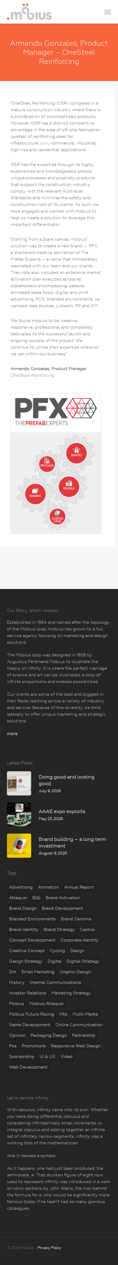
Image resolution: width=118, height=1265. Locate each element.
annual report (79, 887)
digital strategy (83, 961)
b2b (36, 897)
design (77, 950)
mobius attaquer (46, 1003)
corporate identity (80, 940)
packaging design (49, 1035)
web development (28, 1067)
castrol (87, 929)
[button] (107, 12)
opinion (17, 1035)
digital (54, 961)
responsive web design (75, 1045)
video (67, 1056)
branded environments (32, 918)
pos (13, 1045)
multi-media (85, 1014)
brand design (23, 908)
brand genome (76, 918)
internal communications (55, 982)
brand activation (63, 897)
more (12, 733)
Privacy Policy (49, 1248)
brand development (62, 908)
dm (12, 971)
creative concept (27, 950)
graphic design (75, 971)
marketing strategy (71, 992)
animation (48, 887)
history (17, 982)
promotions (34, 1045)
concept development (32, 940)
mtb (63, 1014)
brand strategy (59, 929)
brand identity (23, 929)
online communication (79, 1024)
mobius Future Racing (31, 1014)
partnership (83, 1035)
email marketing (37, 971)
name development (29, 1024)
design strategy (25, 961)
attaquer (18, 897)
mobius (16, 1003)
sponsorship (21, 1056)
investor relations (27, 992)
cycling (57, 950)
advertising (21, 887)
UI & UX (47, 1056)
